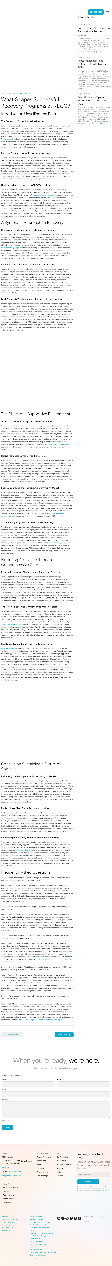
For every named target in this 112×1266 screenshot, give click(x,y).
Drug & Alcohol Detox (9, 1219)
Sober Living (6, 1230)
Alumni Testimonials (44, 1157)
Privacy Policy (105, 1188)
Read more (101, 52)
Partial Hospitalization (9, 1225)
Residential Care (7, 1228)
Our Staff (6, 1191)
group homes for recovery (57, 444)
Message (5, 1100)
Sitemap (60, 1176)
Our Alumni (7, 1202)
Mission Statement (10, 1187)
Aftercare (5, 1217)
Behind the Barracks (37, 1219)
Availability (61, 1168)
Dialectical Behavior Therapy (40, 1228)
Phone (4, 1090)
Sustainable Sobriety (23, 850)
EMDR (32, 1230)
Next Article (63, 1035)
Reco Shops (61, 1161)
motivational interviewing (11, 624)
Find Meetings (42, 1176)
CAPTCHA (5, 1121)
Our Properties (62, 1157)
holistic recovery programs (11, 248)
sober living (11, 139)
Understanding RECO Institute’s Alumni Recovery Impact (43, 1020)
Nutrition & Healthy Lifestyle (39, 1244)
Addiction (20, 93)
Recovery (28, 93)
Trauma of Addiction (37, 1255)
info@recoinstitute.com (11, 1176)
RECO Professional (36, 1250)
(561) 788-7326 (8, 1168)
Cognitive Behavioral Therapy (40, 1222)
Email (59, 1079)
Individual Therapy (36, 1241)
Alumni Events (42, 1172)
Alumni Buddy (8, 1199)
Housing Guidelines (64, 1164)
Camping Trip (42, 1168)
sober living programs (60, 543)
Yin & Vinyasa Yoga (36, 1258)
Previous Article (13, 1035)
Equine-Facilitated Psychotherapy (42, 1233)
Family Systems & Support (39, 1236)
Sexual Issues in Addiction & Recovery (43, 1252)
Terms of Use (105, 1190)
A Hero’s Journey (36, 1217)
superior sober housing (44, 195)
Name (4, 1079)
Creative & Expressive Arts (39, 1225)
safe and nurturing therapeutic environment (40, 667)
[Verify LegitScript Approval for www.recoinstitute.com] (59, 1225)
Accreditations (9, 1195)
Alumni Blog (41, 1161)
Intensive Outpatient (9, 1222)
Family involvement (8, 648)
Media (39, 1164)
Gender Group (35, 1239)
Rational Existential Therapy (39, 1247)
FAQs (59, 1172)
